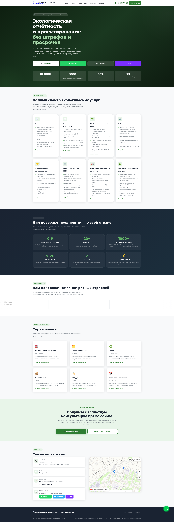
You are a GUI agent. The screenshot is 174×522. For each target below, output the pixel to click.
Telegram (102, 63)
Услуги (73, 3)
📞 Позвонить (46, 63)
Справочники (83, 3)
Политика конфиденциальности (132, 518)
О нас (67, 3)
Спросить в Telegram (103, 431)
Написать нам (135, 3)
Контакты (101, 3)
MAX (129, 63)
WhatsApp (74, 63)
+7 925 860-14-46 (121, 3)
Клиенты (93, 3)
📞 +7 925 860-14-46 (71, 431)
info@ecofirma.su (45, 473)
